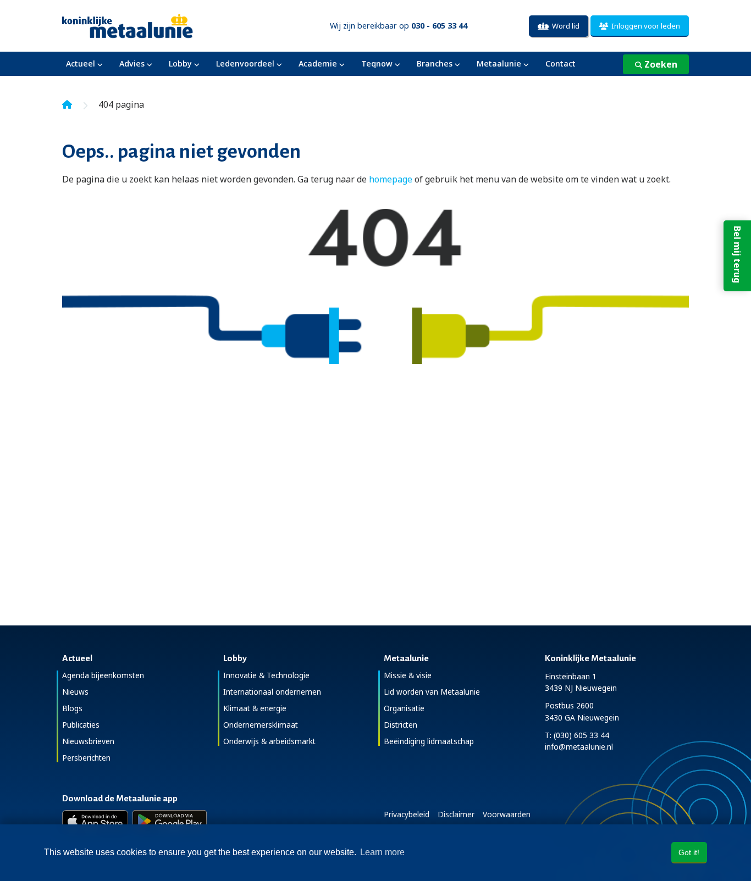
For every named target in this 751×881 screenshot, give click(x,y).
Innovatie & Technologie (266, 675)
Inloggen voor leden (644, 26)
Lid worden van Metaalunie (432, 691)
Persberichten (86, 757)
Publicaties (81, 724)
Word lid (564, 26)
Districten (400, 724)
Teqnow (377, 63)
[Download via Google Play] (169, 821)
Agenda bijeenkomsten (103, 675)
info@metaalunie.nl (579, 746)
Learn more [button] (382, 852)
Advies (132, 63)
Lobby (180, 63)
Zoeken (659, 64)
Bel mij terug (737, 254)
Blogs (72, 708)
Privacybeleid (406, 814)
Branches (434, 63)
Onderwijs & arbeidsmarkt (269, 741)
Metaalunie (499, 63)
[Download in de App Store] (95, 821)
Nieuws (75, 691)
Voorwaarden (507, 814)
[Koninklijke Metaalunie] (158, 25)
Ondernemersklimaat (260, 724)
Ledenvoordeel (245, 63)
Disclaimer (456, 814)
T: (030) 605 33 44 (577, 735)
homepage (390, 179)
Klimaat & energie (254, 708)
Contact (560, 63)
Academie (318, 63)
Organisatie (404, 708)
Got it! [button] (688, 852)
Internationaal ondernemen (272, 691)
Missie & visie (408, 675)
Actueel (80, 63)
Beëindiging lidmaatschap (429, 741)
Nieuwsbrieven (88, 741)
